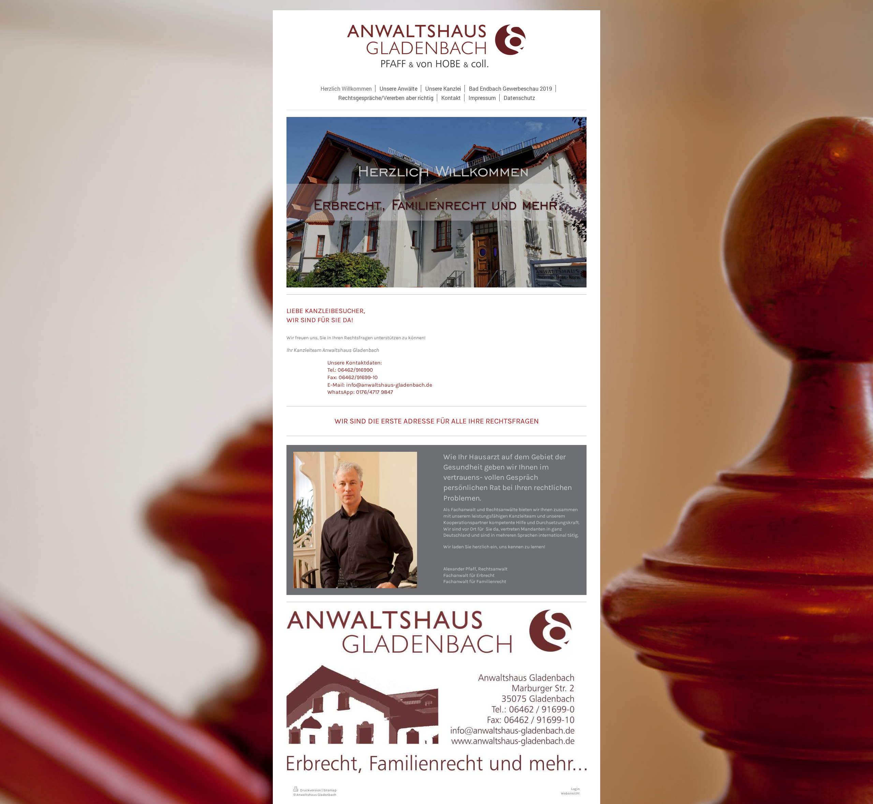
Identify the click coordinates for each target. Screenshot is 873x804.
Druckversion (310, 790)
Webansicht (570, 793)
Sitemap (330, 790)
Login (575, 789)
